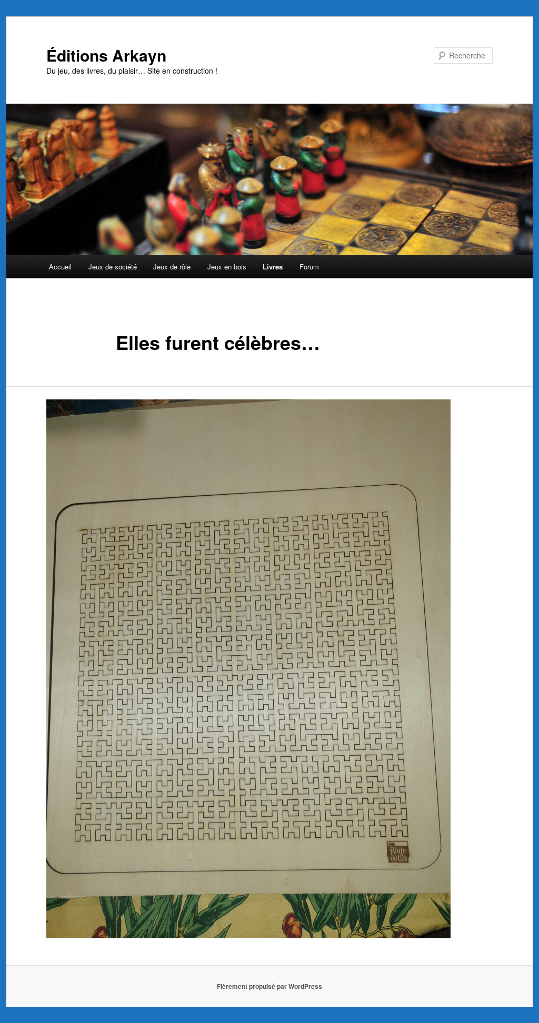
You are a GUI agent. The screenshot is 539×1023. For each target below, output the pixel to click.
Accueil (60, 267)
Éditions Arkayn (106, 55)
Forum (309, 267)
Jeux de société (112, 267)
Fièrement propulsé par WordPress (269, 986)
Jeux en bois (226, 267)
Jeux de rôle (172, 267)
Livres (273, 267)
